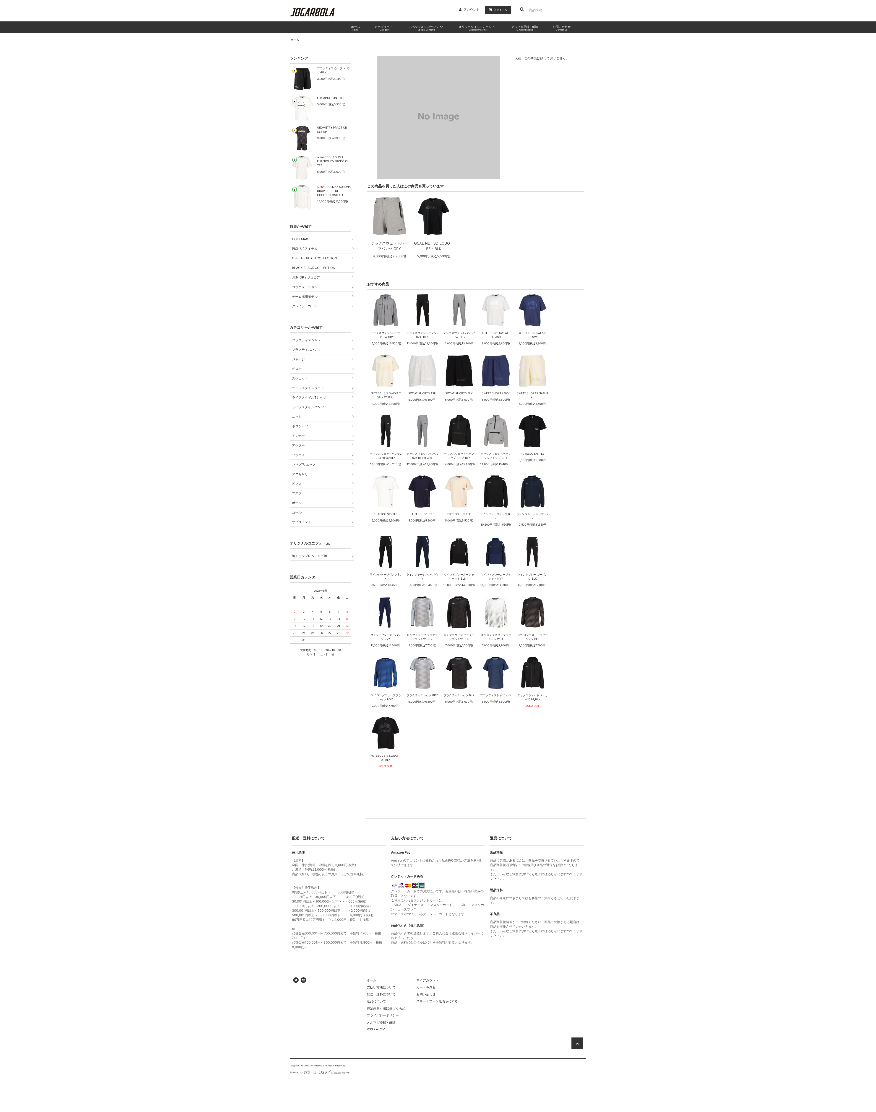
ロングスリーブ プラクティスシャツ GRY (422, 637)
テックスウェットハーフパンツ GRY (389, 246)
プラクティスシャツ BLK (459, 695)
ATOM (380, 1029)
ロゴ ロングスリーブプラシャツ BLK (532, 637)
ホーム (295, 39)
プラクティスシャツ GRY (422, 695)
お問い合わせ (425, 994)
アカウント (472, 9)
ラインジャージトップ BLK (495, 516)
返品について (376, 1001)
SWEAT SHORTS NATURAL (532, 395)
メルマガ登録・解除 (381, 1022)
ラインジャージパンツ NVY (422, 576)
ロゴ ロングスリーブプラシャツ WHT (495, 637)
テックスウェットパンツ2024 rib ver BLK (386, 455)
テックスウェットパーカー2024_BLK (532, 697)
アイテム (500, 10)
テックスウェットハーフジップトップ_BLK (459, 455)
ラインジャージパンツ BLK (385, 576)
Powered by (296, 1072)
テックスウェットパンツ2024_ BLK (422, 335)
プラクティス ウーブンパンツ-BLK (334, 70)
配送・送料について (381, 994)
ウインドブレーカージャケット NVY (496, 576)
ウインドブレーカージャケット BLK (459, 576)
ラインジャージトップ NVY (532, 516)
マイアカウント (427, 980)
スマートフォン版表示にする (437, 1001)
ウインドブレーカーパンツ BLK (532, 576)
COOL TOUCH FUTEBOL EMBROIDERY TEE (332, 161)
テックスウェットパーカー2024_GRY (385, 335)
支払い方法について (381, 987)
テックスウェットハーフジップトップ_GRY (496, 455)
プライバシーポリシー (383, 1015)
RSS (370, 1029)
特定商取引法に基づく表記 (386, 1008)
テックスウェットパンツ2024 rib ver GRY (422, 455)
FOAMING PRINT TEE (330, 98)
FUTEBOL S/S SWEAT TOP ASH (496, 335)
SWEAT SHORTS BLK (459, 393)
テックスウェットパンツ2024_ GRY (459, 335)
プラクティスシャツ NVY (495, 695)
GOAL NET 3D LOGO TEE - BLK (433, 246)
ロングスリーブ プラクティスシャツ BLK (459, 637)
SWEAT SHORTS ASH (422, 393)
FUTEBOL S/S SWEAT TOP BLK (385, 757)
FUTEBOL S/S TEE (532, 453)
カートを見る (425, 987)
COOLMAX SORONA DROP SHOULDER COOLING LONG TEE (334, 191)
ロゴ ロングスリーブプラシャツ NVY (385, 697)
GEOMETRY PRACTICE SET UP (332, 129)
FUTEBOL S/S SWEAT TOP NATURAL (385, 395)
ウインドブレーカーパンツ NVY (385, 637)
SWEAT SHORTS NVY (496, 393)
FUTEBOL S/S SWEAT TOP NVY (532, 335)
